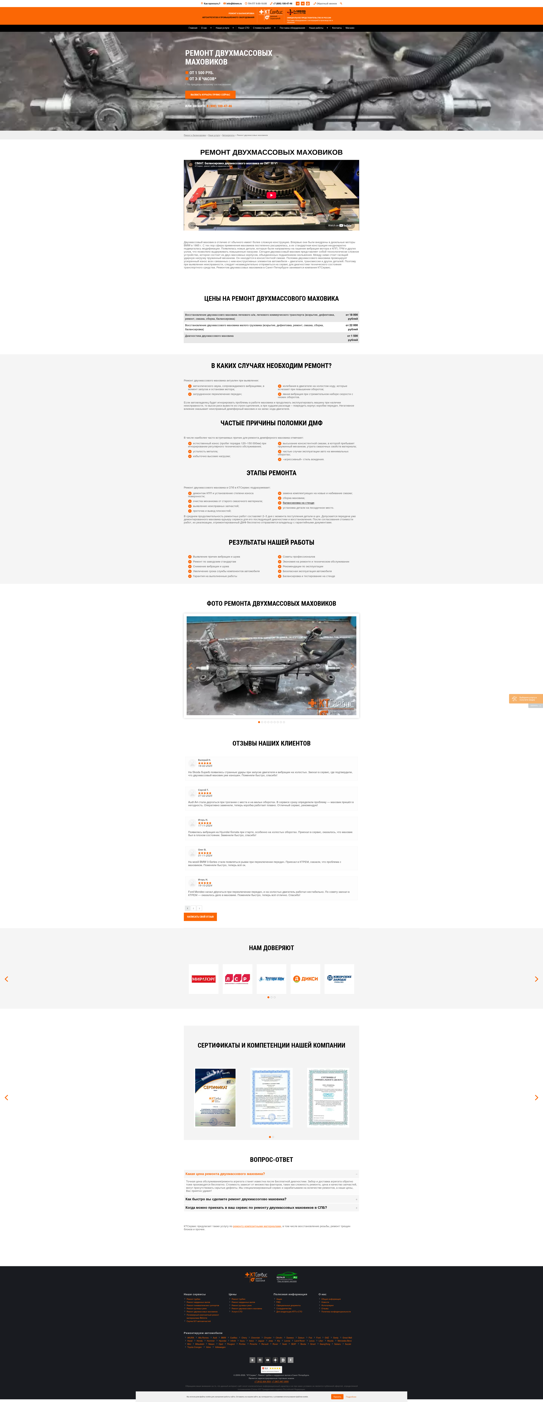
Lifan (321, 1340)
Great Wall (347, 1337)
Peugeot (231, 1344)
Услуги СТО (237, 1311)
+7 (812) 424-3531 (262, 1381)
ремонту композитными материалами (257, 1226)
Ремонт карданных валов (198, 1302)
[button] (259, 722)
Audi (215, 1337)
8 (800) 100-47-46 (219, 106)
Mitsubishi (199, 1344)
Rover (275, 1344)
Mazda (330, 1340)
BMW (223, 1337)
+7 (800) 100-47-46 (282, 3)
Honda (200, 1340)
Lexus (311, 1340)
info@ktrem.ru (234, 3)
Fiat (310, 1337)
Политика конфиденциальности (336, 1311)
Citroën (279, 1337)
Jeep (271, 1340)
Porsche (253, 1344)
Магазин (350, 27)
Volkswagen (220, 1347)
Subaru (337, 1344)
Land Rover (299, 1340)
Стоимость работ (262, 27)
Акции (279, 1298)
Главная (193, 27)
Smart (313, 1344)
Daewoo (290, 1337)
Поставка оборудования (292, 27)
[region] (271, 81)
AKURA (190, 1337)
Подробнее (351, 1396)
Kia (278, 1340)
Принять (337, 1396)
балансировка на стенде (298, 502)
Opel (221, 1344)
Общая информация (331, 1298)
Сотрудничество (283, 1308)
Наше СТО (243, 27)
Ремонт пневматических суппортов (203, 1305)
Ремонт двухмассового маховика (247, 1308)
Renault (264, 1344)
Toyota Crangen (194, 1347)
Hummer (211, 1340)
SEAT (293, 1344)
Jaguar (261, 1340)
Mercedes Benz (345, 1340)
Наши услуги (222, 27)
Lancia (287, 1340)
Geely (335, 1337)
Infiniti (233, 1340)
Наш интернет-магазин (287, 1281)
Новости (325, 1302)
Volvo (208, 1347)
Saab (284, 1344)
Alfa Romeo (203, 1337)
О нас (204, 27)
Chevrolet (255, 1337)
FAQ (278, 1302)
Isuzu (242, 1340)
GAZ (327, 1337)
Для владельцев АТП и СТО (289, 1311)
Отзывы (324, 1308)
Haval (189, 1340)
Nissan (211, 1344)
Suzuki (348, 1344)
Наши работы (316, 27)
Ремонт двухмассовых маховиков (202, 1311)
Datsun (301, 1337)
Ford (318, 1337)
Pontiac (242, 1344)
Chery (244, 1337)
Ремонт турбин (193, 1298)
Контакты (337, 27)
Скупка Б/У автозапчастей (199, 1321)
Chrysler (268, 1337)
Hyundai (222, 1340)
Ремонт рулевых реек (197, 1308)
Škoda (303, 1344)
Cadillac (233, 1337)
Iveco (251, 1340)
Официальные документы (288, 1305)
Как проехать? (212, 3)
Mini (189, 1344)
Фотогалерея (327, 1305)
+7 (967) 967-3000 (280, 1381)
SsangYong (325, 1344)
